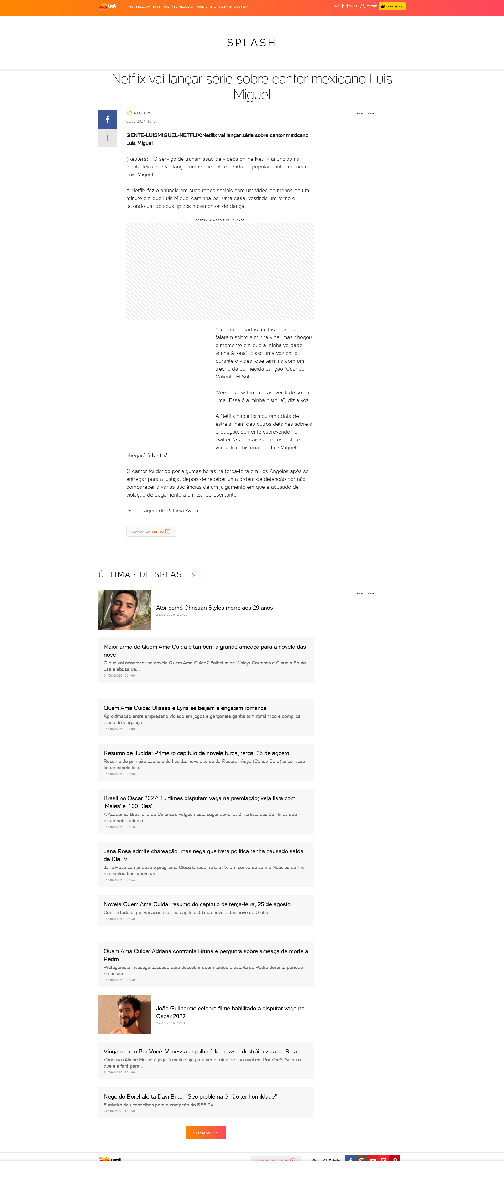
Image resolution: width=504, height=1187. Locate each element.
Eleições (140, 21)
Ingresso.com (139, 6)
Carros (191, 21)
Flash (125, 21)
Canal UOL (327, 21)
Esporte (240, 21)
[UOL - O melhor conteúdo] (107, 6)
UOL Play (241, 6)
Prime (363, 21)
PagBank (225, 6)
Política (175, 21)
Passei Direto (205, 6)
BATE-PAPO (161, 6)
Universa (272, 21)
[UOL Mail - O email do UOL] (350, 6)
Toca (374, 21)
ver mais (202, 1133)
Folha (225, 21)
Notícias (158, 21)
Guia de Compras (396, 21)
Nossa (343, 21)
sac (337, 6)
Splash (256, 21)
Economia (209, 21)
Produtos (108, 21)
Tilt (302, 21)
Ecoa (311, 21)
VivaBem (290, 21)
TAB (353, 21)
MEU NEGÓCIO (182, 6)
